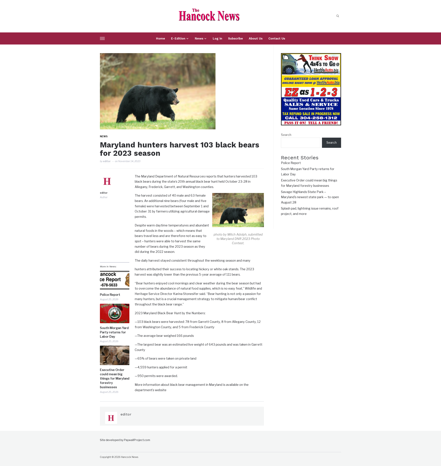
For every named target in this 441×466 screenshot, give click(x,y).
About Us (256, 38)
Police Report (110, 294)
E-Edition (178, 38)
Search (286, 135)
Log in (217, 38)
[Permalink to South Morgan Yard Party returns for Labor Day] (114, 313)
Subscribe (235, 38)
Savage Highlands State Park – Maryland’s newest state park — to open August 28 (310, 197)
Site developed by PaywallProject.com (125, 440)
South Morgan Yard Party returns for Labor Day (114, 332)
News (199, 38)
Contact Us (276, 38)
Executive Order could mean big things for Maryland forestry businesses (114, 378)
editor (107, 161)
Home (160, 38)
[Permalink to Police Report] (114, 280)
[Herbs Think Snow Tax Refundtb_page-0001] (311, 55)
